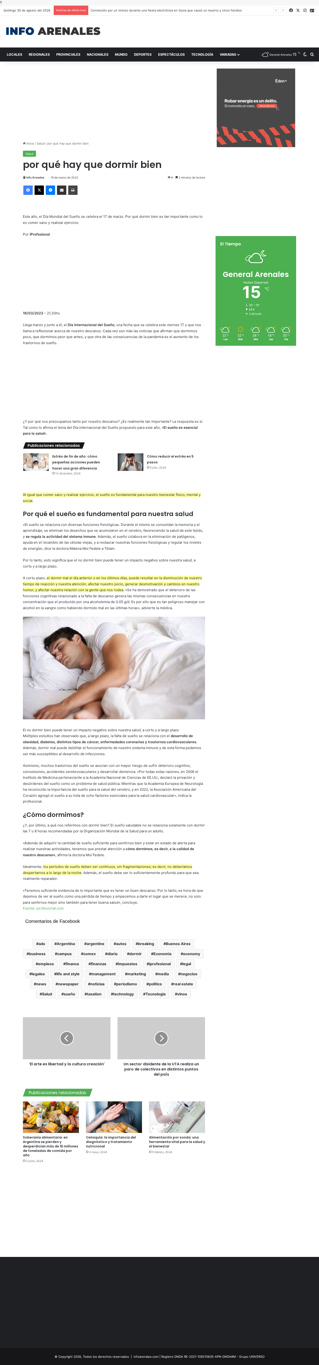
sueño (69, 994)
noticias (97, 984)
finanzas (98, 963)
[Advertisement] (213, 30)
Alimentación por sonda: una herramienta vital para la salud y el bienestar (177, 1142)
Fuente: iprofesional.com (43, 908)
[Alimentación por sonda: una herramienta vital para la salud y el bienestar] (177, 1117)
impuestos (127, 963)
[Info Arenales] (53, 31)
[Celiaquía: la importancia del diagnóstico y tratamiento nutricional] (114, 1117)
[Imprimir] (73, 190)
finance (72, 963)
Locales (14, 54)
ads (42, 943)
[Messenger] (50, 190)
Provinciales (68, 54)
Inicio (30, 143)
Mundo (121, 54)
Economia (162, 953)
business (37, 953)
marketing (136, 974)
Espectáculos (171, 54)
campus (64, 953)
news (41, 984)
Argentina (66, 943)
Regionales (39, 54)
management (103, 974)
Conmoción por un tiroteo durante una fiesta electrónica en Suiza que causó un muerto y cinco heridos (166, 10)
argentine (95, 943)
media (163, 974)
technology (123, 994)
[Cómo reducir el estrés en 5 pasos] (130, 462)
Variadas (228, 54)
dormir (135, 953)
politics (155, 984)
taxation (94, 994)
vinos (182, 994)
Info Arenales (35, 177)
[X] (39, 190)
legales (38, 974)
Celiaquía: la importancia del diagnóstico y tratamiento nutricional (111, 1142)
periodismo (126, 984)
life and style (68, 974)
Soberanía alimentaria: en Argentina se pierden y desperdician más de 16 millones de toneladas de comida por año (50, 1146)
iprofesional (160, 963)
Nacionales (97, 54)
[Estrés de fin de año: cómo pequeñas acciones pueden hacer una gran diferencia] (36, 462)
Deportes (143, 54)
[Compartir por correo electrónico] (61, 190)
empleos (46, 963)
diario (112, 953)
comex (89, 953)
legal (186, 963)
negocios (189, 974)
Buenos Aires (178, 943)
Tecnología (202, 54)
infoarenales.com (146, 1356)
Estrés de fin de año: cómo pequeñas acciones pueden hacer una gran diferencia (76, 462)
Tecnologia (155, 994)
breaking (146, 943)
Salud (41, 143)
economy (191, 953)
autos (121, 943)
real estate (183, 984)
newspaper (68, 984)
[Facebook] (28, 190)
